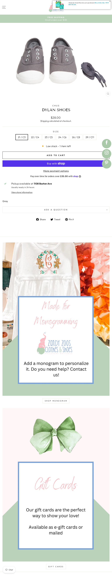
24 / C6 (62, 137)
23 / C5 (49, 137)
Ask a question (56, 209)
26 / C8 (76, 137)
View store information (22, 192)
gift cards (56, 566)
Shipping (44, 121)
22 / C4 (35, 137)
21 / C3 (22, 137)
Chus (56, 105)
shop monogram (56, 401)
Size (56, 131)
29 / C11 (90, 137)
